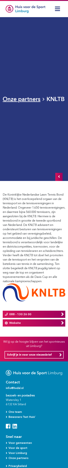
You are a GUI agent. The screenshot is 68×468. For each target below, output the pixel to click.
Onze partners (21, 98)
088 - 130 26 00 (20, 314)
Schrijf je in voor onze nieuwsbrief (29, 354)
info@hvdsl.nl (15, 388)
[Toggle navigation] (57, 9)
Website (15, 323)
